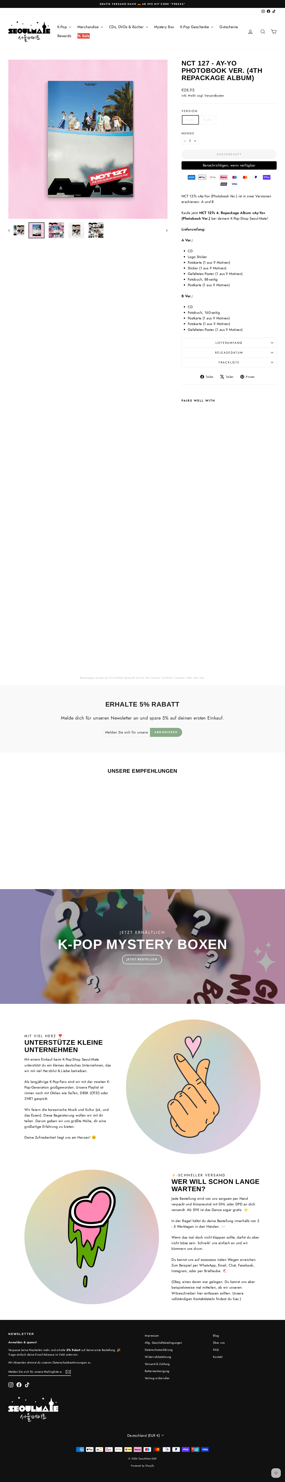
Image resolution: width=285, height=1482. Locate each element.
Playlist (93, 1087)
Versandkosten (214, 95)
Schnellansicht (40, 843)
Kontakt (217, 1357)
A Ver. (190, 119)
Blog (216, 1335)
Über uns (219, 1343)
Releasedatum (229, 352)
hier (202, 678)
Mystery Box (164, 27)
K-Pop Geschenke (195, 27)
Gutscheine (228, 27)
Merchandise (88, 27)
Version (190, 111)
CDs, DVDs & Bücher (127, 27)
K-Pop (62, 27)
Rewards (64, 36)
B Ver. (208, 119)
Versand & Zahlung (157, 1364)
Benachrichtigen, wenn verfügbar (229, 165)
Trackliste (229, 362)
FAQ (216, 1350)
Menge (188, 133)
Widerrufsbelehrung (158, 1357)
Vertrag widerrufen (157, 1378)
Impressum (152, 1335)
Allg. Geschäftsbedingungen (163, 1343)
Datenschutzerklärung (159, 1350)
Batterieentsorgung (157, 1371)
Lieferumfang (229, 343)
